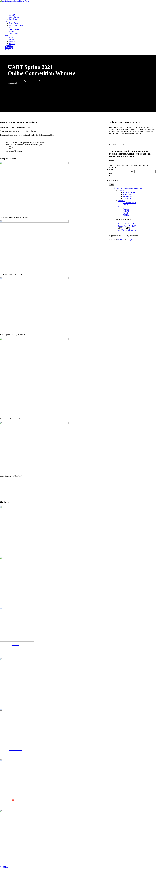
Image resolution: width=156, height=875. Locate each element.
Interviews (13, 19)
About (7, 13)
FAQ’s (11, 31)
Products (8, 21)
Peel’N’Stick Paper (16, 25)
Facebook (120, 240)
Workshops (9, 48)
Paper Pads (13, 27)
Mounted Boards (15, 29)
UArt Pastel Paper (129, 203)
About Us (12, 15)
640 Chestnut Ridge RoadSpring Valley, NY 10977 (127, 225)
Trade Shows (14, 17)
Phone (111, 161)
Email (111, 176)
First (132, 171)
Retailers (8, 50)
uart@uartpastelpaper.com (127, 230)
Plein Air (12, 40)
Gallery (7, 35)
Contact (7, 52)
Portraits (12, 42)
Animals (12, 37)
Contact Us (127, 199)
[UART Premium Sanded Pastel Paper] (14, 1)
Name (111, 169)
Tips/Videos (9, 46)
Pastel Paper (13, 23)
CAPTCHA (113, 180)
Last (110, 174)
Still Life (12, 44)
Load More (4, 867)
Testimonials (13, 33)
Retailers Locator (129, 192)
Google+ (130, 240)
